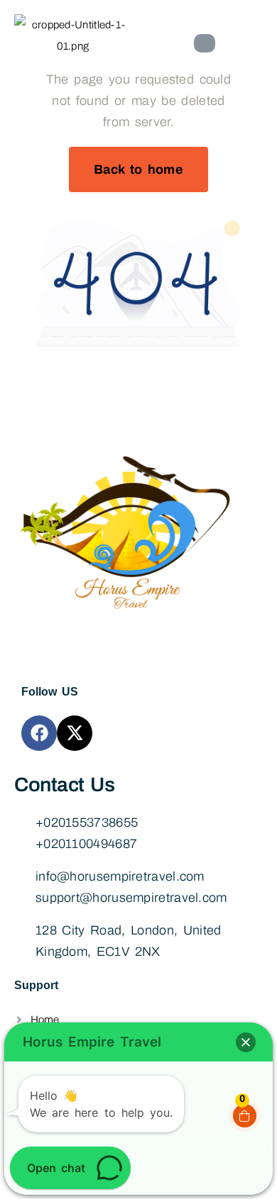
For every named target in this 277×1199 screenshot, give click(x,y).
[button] (246, 1042)
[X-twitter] (74, 733)
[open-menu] (204, 43)
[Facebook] (39, 733)
